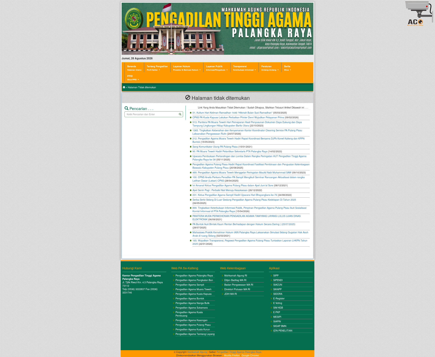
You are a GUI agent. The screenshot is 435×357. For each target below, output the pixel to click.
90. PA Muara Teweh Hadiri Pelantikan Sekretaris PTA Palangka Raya (230, 151)
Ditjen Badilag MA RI (235, 280)
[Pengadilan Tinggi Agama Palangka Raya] (124, 87)
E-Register (279, 298)
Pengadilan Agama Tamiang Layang (195, 334)
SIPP (276, 275)
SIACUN (277, 284)
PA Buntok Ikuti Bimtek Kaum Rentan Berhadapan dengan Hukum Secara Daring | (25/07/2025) (244, 224)
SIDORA (277, 293)
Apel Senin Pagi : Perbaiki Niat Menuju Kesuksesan (220, 190)
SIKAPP (277, 289)
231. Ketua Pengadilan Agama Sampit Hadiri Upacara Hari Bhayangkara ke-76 (235, 195)
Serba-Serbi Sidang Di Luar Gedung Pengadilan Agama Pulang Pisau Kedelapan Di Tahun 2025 (244, 199)
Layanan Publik (215, 68)
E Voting (277, 303)
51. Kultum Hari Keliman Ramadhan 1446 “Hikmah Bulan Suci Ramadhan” (232, 112)
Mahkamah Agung (197, 352)
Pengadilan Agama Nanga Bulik (193, 303)
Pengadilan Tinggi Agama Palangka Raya (239, 352)
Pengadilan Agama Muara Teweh (193, 289)
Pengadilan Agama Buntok (190, 298)
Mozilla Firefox (232, 355)
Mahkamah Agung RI (235, 275)
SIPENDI (278, 280)
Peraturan (268, 68)
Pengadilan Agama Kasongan (191, 320)
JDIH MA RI (230, 293)
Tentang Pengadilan (157, 68)
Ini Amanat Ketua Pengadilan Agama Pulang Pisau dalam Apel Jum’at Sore (233, 185)
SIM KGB (278, 307)
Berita (287, 68)
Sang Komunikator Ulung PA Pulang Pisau (215, 146)
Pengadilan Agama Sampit (190, 284)
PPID (132, 77)
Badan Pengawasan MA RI (238, 284)
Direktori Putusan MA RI (237, 289)
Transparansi (243, 68)
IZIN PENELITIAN (282, 330)
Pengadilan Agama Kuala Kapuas (194, 293)
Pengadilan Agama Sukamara (192, 307)
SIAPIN (277, 321)
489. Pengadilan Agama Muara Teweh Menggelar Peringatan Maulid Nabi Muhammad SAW (242, 172)
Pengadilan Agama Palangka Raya (194, 275)
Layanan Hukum (185, 68)
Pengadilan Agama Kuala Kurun (193, 329)
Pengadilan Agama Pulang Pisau (193, 324)
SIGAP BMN (279, 326)
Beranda (134, 68)
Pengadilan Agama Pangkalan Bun (194, 280)
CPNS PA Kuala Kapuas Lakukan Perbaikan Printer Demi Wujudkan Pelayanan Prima (238, 117)
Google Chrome (250, 355)
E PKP (276, 312)
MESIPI (277, 316)
